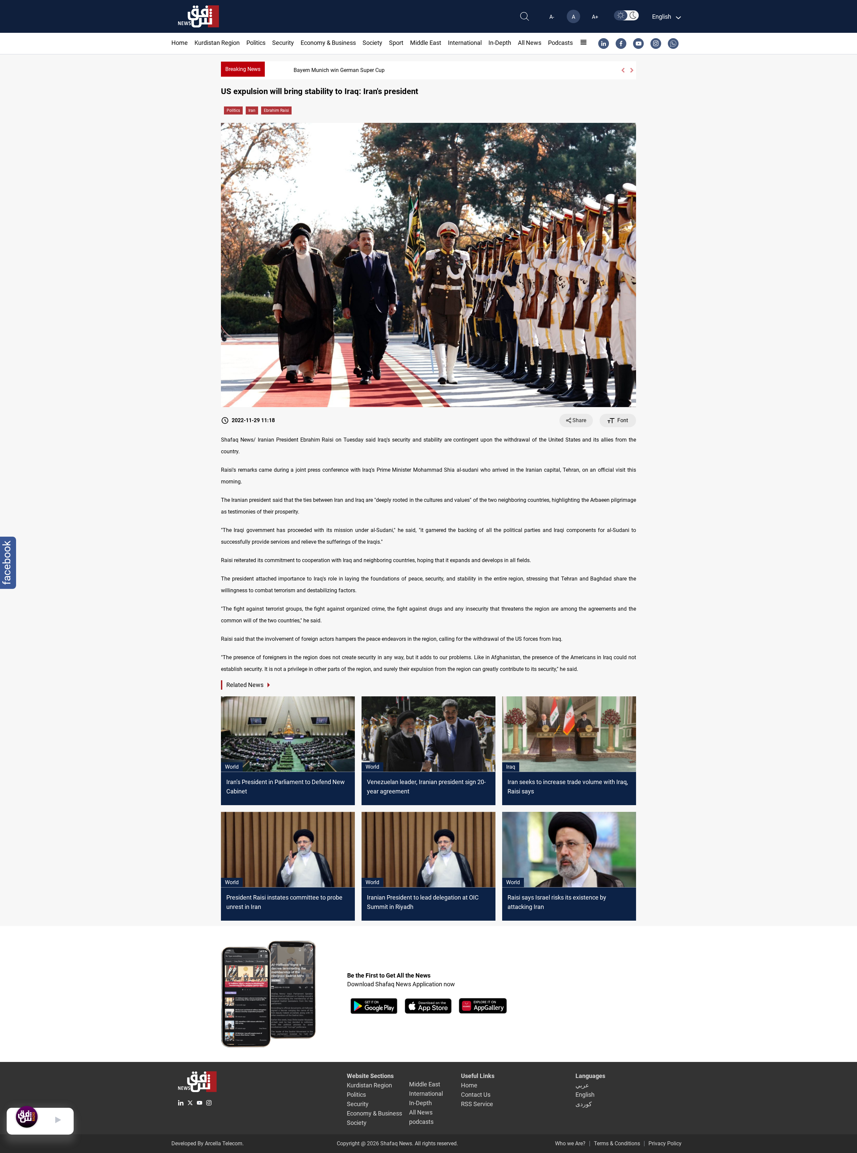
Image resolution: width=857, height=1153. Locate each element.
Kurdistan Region (217, 42)
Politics (255, 42)
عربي (582, 1085)
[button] (623, 70)
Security (283, 42)
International (465, 42)
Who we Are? (570, 1143)
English (585, 1094)
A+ (595, 17)
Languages (590, 1075)
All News (529, 42)
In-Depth (499, 42)
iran (251, 110)
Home (179, 42)
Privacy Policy (665, 1143)
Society (372, 42)
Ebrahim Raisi (276, 110)
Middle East (425, 42)
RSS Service (477, 1103)
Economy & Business (328, 42)
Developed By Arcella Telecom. (207, 1143)
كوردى (583, 1103)
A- (551, 17)
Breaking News (242, 69)
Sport (396, 42)
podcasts (560, 42)
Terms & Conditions (617, 1143)
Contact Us (475, 1094)
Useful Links (477, 1075)
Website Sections (370, 1075)
